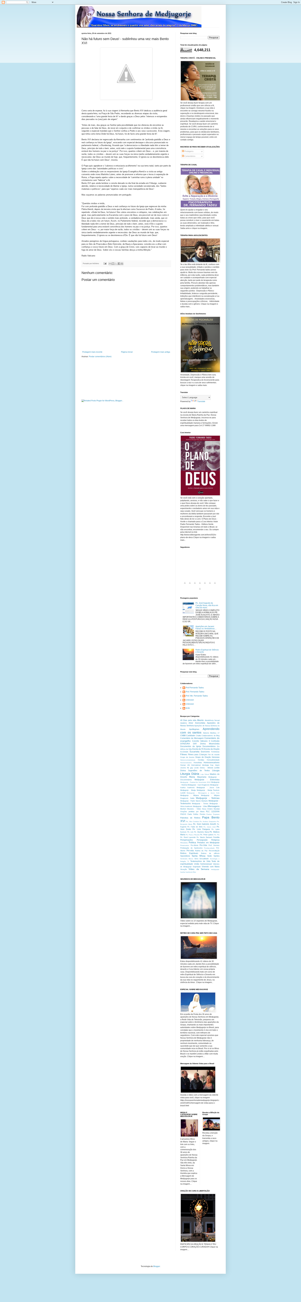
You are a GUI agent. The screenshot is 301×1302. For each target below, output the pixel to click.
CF (218, 733)
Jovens (183, 768)
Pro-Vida (203, 845)
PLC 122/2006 (212, 811)
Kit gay (190, 768)
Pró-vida (190, 851)
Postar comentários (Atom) (100, 356)
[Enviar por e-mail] (110, 263)
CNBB (183, 735)
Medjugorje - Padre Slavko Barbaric (194, 801)
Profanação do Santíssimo (191, 848)
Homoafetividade (213, 760)
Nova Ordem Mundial (210, 809)
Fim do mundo (213, 754)
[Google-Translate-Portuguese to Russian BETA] (214, 585)
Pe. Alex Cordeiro (192, 821)
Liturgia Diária (189, 773)
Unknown (190, 700)
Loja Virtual (205, 774)
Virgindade (197, 867)
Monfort (183, 809)
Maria (192, 777)
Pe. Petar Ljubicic (207, 835)
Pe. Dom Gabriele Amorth (204, 824)
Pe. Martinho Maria (201, 832)
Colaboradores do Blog (210, 735)
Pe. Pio (217, 835)
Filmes (183, 754)
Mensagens (213, 806)
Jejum (217, 765)
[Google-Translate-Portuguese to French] (189, 585)
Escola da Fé (198, 749)
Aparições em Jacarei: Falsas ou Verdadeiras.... (206, 627)
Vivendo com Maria (210, 867)
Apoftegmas (194, 729)
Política (192, 842)
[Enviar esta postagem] (105, 263)
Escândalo (184, 752)
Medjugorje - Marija (188, 790)
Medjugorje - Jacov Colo (208, 787)
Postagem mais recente (92, 352)
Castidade (190, 735)
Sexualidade (204, 859)
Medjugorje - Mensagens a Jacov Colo (203, 793)
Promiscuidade (209, 848)
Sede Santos (213, 856)
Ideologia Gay (208, 765)
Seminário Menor (186, 859)
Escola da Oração (211, 749)
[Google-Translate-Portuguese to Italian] (199, 585)
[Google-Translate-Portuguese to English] (209, 585)
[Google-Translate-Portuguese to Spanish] (199, 590)
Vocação (183, 869)
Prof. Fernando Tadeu (195, 692)
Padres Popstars (212, 814)
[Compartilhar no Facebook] (119, 263)
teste (188, 708)
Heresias (215, 757)
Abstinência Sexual (212, 720)
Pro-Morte (194, 845)
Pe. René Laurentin (188, 837)
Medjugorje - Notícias (207, 798)
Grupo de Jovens (187, 757)
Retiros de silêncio (210, 853)
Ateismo (206, 733)
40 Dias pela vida (188, 720)
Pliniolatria (184, 843)
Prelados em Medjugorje (208, 843)
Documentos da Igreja (190, 746)
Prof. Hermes (214, 845)
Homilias (201, 760)
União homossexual (203, 864)
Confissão (215, 741)
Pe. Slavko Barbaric (204, 837)
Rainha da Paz (201, 851)
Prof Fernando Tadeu (195, 688)
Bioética (213, 733)
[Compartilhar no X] (116, 263)
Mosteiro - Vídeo (194, 809)
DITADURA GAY (188, 744)
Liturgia (215, 770)
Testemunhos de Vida (200, 861)
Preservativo (184, 845)
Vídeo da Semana (199, 869)
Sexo (196, 859)
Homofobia (198, 762)
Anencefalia (200, 723)
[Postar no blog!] (113, 263)
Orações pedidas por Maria (192, 811)
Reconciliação (214, 851)
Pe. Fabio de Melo (194, 827)
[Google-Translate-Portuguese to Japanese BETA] (204, 585)
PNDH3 (183, 814)
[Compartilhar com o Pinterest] (122, 263)
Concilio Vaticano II (201, 741)
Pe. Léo (190, 832)
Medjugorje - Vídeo (200, 806)
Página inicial (127, 352)
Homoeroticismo (186, 762)
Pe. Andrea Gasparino (208, 821)
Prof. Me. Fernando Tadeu (197, 696)
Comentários (189, 156)
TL (188, 861)
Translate (201, 401)
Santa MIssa (198, 856)
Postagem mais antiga (160, 352)
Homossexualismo (211, 762)
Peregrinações (186, 840)
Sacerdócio (185, 856)
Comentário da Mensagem (192, 738)
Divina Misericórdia (209, 744)
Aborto (200, 720)
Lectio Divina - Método (203, 768)
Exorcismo (205, 752)
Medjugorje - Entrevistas (207, 780)
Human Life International (190, 765)
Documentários (209, 746)
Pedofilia (216, 837)
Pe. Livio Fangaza (201, 829)
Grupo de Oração (203, 757)
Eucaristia (194, 751)
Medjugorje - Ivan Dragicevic (198, 785)
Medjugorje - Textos (200, 803)
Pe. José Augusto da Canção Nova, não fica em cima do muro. (206, 605)
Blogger (156, 1266)
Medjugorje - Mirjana (189, 795)
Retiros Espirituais (189, 853)
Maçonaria (201, 777)
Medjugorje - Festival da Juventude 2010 (195, 782)
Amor (191, 723)
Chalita (198, 735)
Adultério (183, 723)
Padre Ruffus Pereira (196, 814)
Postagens (188, 151)
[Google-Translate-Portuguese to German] (194, 585)
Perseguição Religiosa (208, 840)
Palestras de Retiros (190, 818)
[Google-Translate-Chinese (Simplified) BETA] (184, 585)
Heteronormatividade (187, 760)
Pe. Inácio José (209, 827)
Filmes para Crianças (197, 754)
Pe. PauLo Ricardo (193, 835)
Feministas (215, 752)
